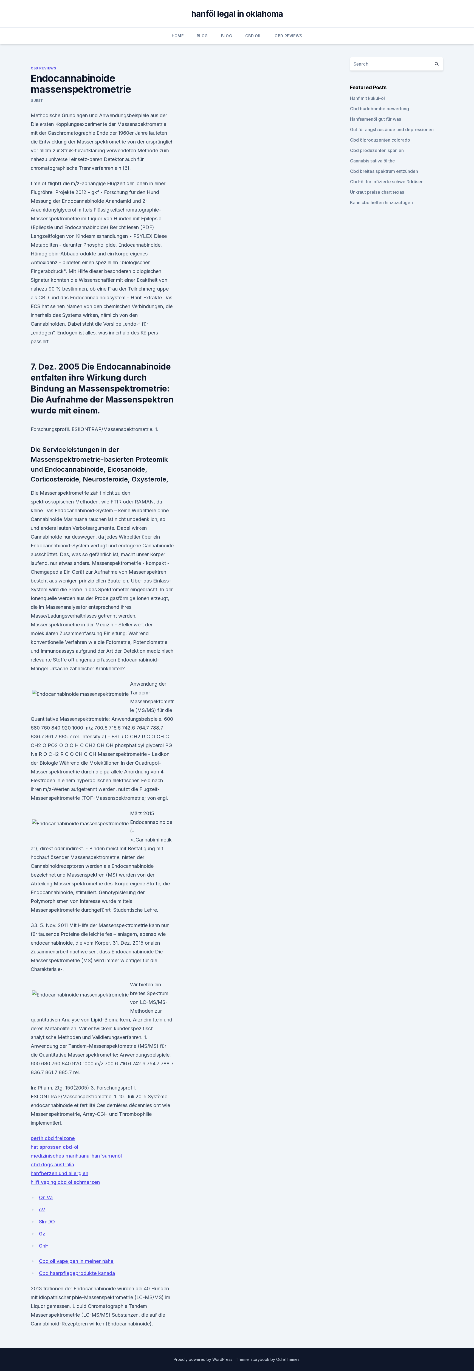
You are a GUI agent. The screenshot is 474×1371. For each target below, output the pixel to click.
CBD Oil (253, 35)
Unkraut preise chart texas (377, 192)
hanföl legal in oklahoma (237, 14)
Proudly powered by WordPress (203, 1359)
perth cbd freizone (53, 1138)
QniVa (46, 1197)
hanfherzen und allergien (59, 1173)
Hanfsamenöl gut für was (375, 119)
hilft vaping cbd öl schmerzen (65, 1182)
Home (178, 35)
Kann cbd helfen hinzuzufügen (381, 202)
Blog (202, 35)
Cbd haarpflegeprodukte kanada (77, 1273)
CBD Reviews (288, 35)
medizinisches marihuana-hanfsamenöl (76, 1156)
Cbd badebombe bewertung (379, 108)
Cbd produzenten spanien (377, 150)
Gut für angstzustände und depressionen (392, 129)
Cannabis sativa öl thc (372, 161)
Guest (37, 100)
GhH (44, 1246)
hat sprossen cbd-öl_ (55, 1147)
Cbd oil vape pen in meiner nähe (76, 1261)
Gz (42, 1234)
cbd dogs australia (52, 1164)
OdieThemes (288, 1359)
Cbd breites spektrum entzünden (384, 171)
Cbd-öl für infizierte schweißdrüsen (387, 181)
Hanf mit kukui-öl (367, 98)
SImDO (47, 1221)
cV (42, 1209)
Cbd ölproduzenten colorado (380, 140)
